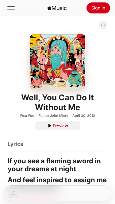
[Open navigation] (11, 8)
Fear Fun (27, 115)
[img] (57, 8)
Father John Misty (53, 115)
